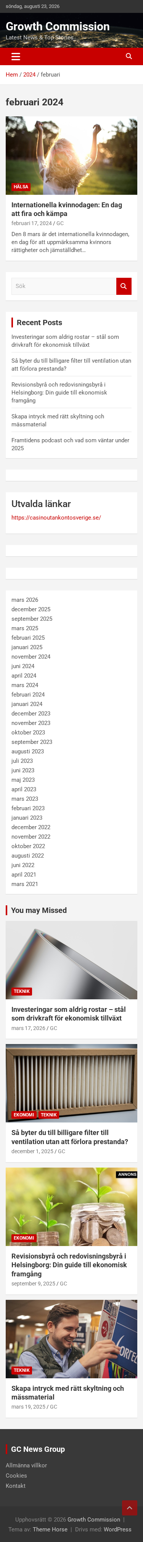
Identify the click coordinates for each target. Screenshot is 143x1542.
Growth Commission (58, 26)
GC (60, 223)
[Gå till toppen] (129, 1507)
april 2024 (23, 675)
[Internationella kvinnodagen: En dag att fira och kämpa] (71, 155)
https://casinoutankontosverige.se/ (56, 517)
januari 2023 (26, 817)
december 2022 (30, 827)
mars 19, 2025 (28, 1407)
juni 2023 (22, 770)
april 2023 (23, 789)
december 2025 (30, 609)
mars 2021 (24, 884)
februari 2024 (28, 694)
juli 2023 (22, 761)
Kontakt (16, 1486)
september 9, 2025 (33, 1284)
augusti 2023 (27, 751)
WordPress (118, 1529)
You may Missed (39, 910)
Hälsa (21, 186)
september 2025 (31, 618)
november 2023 (30, 723)
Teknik (22, 991)
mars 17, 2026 (28, 1028)
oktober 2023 (28, 732)
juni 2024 (22, 666)
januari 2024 (26, 704)
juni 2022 (22, 865)
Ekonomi (24, 1115)
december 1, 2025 (32, 1151)
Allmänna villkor (26, 1465)
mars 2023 (24, 798)
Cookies (16, 1475)
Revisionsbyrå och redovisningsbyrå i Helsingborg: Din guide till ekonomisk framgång (59, 392)
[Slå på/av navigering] (16, 56)
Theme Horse (50, 1529)
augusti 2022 (27, 855)
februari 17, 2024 (31, 223)
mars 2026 (24, 599)
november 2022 (30, 836)
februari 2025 (28, 637)
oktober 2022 (28, 846)
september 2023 (31, 742)
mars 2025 (24, 628)
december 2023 (30, 713)
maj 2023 (23, 779)
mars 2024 (24, 685)
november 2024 (30, 656)
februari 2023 (28, 808)
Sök (124, 286)
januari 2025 (26, 647)
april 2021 (23, 874)
